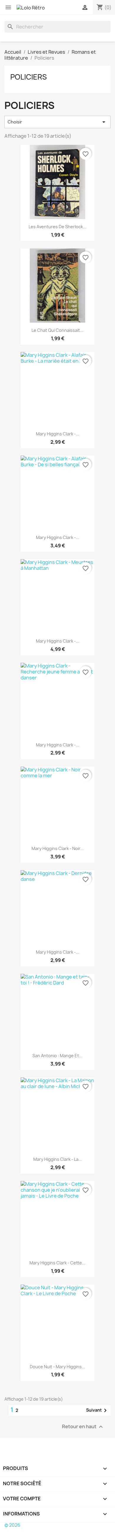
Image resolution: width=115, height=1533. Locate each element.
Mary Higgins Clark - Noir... (58, 848)
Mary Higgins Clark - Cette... (57, 1263)
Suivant (97, 1410)
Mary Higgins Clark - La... (57, 1159)
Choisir (57, 122)
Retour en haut (83, 1426)
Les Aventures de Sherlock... (57, 226)
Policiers (28, 77)
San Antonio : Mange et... (57, 1055)
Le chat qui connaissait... (57, 330)
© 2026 (12, 1525)
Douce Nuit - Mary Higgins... (57, 1366)
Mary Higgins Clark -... (57, 434)
